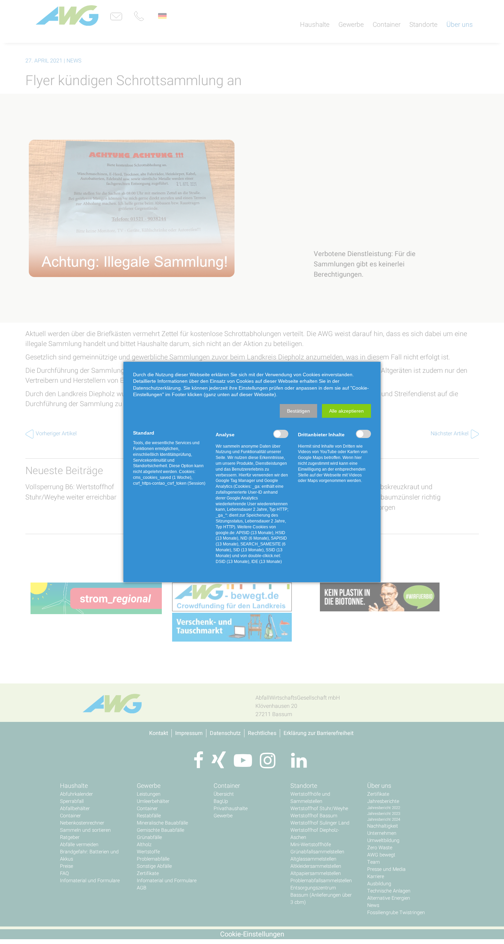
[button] (298, 411)
